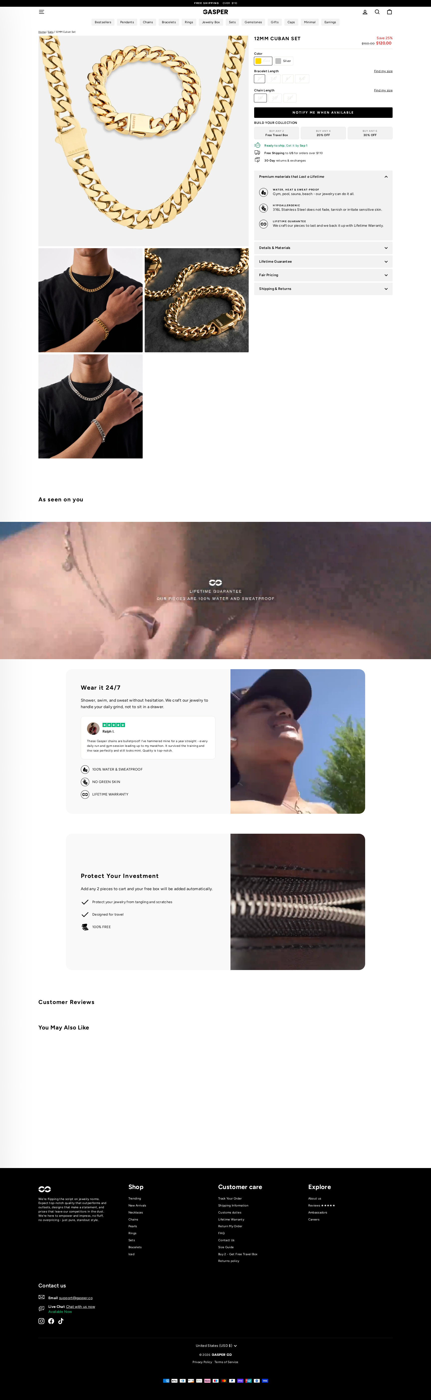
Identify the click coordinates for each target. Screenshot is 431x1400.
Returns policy (228, 1261)
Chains (133, 1219)
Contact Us (226, 1240)
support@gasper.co (76, 1298)
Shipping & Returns (275, 289)
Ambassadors (317, 1212)
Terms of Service (226, 1362)
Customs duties (229, 1212)
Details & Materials (275, 248)
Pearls (132, 1226)
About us (315, 1198)
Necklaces (135, 1212)
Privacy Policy (202, 1362)
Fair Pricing (268, 275)
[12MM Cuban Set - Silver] (122, 1143)
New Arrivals (137, 1205)
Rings (132, 1233)
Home (42, 31)
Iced (131, 1254)
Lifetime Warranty (231, 1219)
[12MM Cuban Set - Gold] (115, 1143)
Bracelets (135, 1247)
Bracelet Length (323, 71)
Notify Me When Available (323, 112)
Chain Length (323, 90)
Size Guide (226, 1247)
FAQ (221, 1233)
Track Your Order (230, 1198)
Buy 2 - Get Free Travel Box (237, 1254)
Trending (134, 1198)
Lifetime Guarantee (275, 261)
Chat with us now (80, 1306)
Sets (50, 31)
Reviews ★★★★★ (321, 1205)
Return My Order (230, 1226)
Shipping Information (233, 1205)
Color (258, 53)
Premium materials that (291, 177)
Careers (314, 1219)
